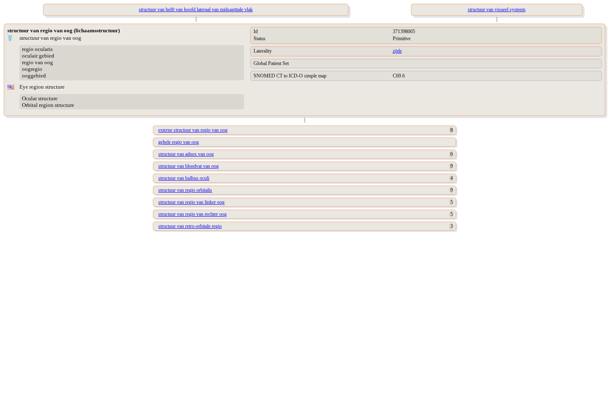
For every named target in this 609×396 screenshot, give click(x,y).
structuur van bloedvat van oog (188, 166)
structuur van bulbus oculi (183, 178)
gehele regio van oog (178, 142)
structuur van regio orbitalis (185, 190)
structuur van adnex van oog (186, 154)
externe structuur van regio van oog (192, 130)
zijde (397, 51)
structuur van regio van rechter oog (192, 214)
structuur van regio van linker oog (191, 202)
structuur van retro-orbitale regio (190, 226)
